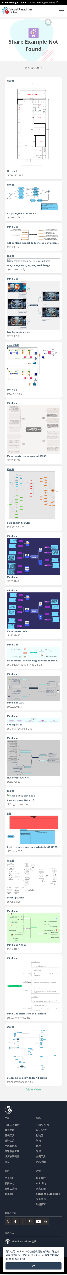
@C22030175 (14, 706)
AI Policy (41, 1183)
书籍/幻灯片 (42, 1124)
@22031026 (13, 948)
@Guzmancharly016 (18, 269)
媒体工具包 (11, 1188)
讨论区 (39, 1135)
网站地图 (41, 1161)
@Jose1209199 (15, 526)
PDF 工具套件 (12, 1124)
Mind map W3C (15, 702)
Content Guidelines (48, 1193)
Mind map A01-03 (16, 944)
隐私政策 (41, 1188)
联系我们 (9, 1193)
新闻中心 (9, 1183)
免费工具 (41, 1156)
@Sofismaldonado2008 (20, 1081)
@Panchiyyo (14, 901)
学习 (38, 1140)
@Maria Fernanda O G (19, 728)
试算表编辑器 (12, 1156)
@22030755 (13, 247)
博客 (38, 1145)
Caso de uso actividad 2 (20, 800)
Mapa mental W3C (17, 631)
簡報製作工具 (12, 1151)
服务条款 (41, 1178)
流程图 (10, 860)
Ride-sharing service (18, 522)
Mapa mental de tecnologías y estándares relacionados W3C (33, 660)
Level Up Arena (15, 897)
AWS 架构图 (13, 345)
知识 (38, 1151)
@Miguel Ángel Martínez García (24, 664)
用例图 (10, 184)
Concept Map (14, 724)
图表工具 (9, 1135)
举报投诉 (41, 1204)
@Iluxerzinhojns (16, 217)
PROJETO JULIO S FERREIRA (21, 213)
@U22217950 (14, 393)
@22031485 (13, 581)
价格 (7, 1161)
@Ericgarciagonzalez (18, 804)
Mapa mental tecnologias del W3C (26, 456)
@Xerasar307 (14, 851)
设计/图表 (41, 1130)
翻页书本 (9, 1130)
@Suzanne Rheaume (18, 1017)
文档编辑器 (11, 1145)
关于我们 (9, 1178)
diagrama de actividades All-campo (27, 1077)
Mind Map (12, 577)
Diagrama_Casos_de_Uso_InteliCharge (28, 265)
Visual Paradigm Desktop (43, 2)
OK (33, 1265)
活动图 (10, 1027)
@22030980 (13, 336)
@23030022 (13, 781)
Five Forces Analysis (18, 331)
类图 (9, 813)
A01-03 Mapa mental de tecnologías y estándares (33, 242)
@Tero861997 (15, 175)
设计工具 (9, 1140)
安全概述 (41, 1199)
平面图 (10, 81)
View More (33, 1089)
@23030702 (13, 460)
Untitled (12, 171)
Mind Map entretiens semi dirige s (26, 1013)
